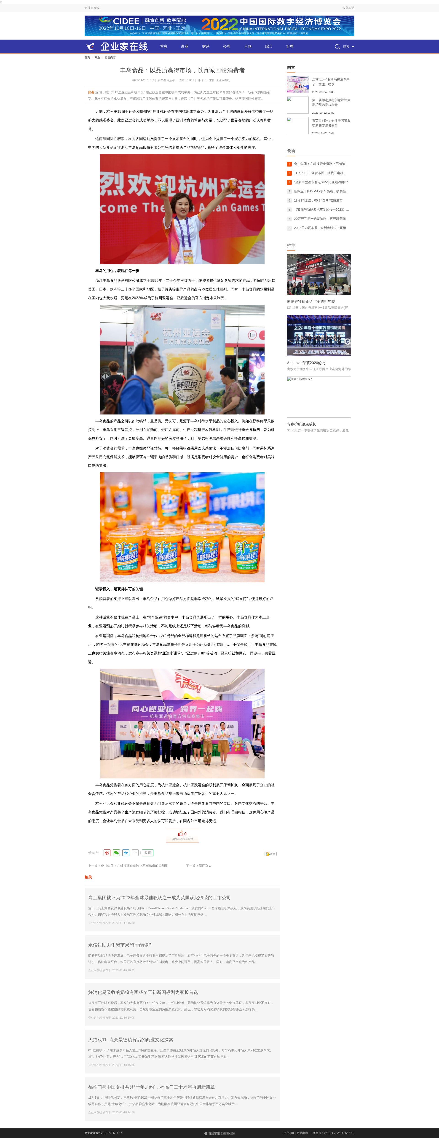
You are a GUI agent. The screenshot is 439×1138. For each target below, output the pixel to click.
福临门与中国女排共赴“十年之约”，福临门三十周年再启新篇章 (151, 1087)
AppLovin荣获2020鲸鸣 (306, 363)
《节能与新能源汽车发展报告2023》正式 (323, 209)
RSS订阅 (288, 1133)
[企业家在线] (119, 46)
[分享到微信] (116, 852)
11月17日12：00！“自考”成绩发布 (318, 200)
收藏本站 (348, 8)
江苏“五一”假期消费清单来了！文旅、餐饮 (331, 82)
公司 (226, 46)
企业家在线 (92, 8)
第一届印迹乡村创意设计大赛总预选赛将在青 (331, 102)
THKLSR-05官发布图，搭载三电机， (320, 173)
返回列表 (205, 866)
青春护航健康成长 (301, 424)
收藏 (148, 853)
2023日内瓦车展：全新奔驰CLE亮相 (320, 228)
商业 (184, 46)
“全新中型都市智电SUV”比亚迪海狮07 (321, 182)
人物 (248, 46)
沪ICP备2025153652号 (338, 1133)
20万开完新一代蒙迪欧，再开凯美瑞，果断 (324, 219)
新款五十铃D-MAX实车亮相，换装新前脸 (323, 191)
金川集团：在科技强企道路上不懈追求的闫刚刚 (134, 866)
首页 (163, 46)
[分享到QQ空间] (125, 852)
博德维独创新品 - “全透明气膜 (311, 302)
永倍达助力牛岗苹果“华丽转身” (119, 944)
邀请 (272, 854)
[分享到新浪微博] (107, 852)
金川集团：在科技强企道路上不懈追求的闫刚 (326, 164)
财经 (205, 46)
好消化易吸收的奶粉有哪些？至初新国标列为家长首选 (143, 992)
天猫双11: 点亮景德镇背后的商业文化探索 (130, 1039)
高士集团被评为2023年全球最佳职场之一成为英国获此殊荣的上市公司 (159, 897)
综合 (269, 46)
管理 (290, 46)
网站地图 (302, 1133)
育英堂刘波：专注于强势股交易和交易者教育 (331, 123)
